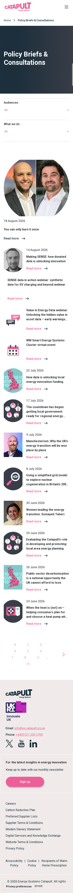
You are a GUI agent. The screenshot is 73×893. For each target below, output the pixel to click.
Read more (11, 238)
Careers (11, 803)
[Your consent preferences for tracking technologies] (19, 886)
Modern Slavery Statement (23, 829)
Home (7, 20)
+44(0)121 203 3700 (29, 734)
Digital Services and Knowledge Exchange (33, 835)
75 (28, 664)
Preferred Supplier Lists (21, 816)
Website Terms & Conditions (24, 842)
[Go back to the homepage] (18, 11)
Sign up (25, 782)
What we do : (12, 124)
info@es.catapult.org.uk (30, 728)
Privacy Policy (15, 848)
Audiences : (12, 102)
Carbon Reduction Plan (20, 810)
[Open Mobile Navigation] (65, 7)
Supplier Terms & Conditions (24, 823)
